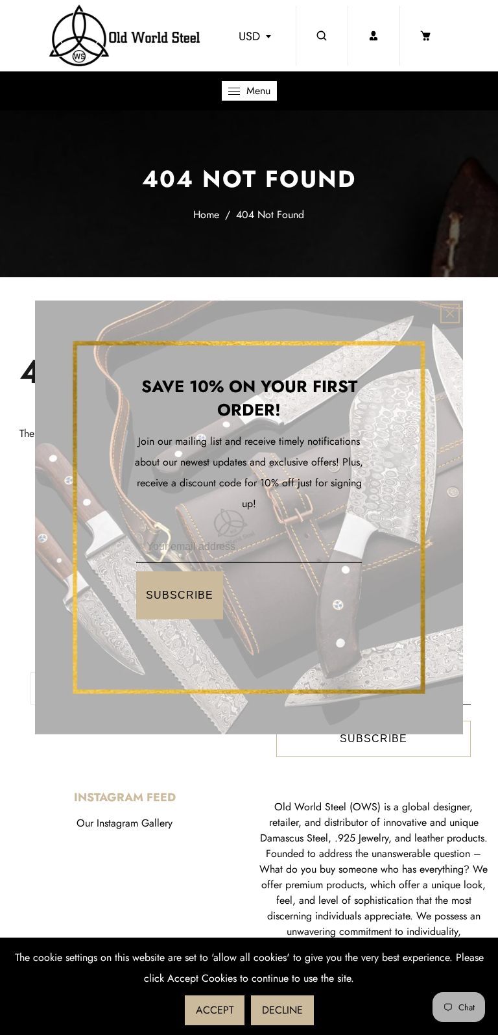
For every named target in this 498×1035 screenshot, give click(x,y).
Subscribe (179, 595)
